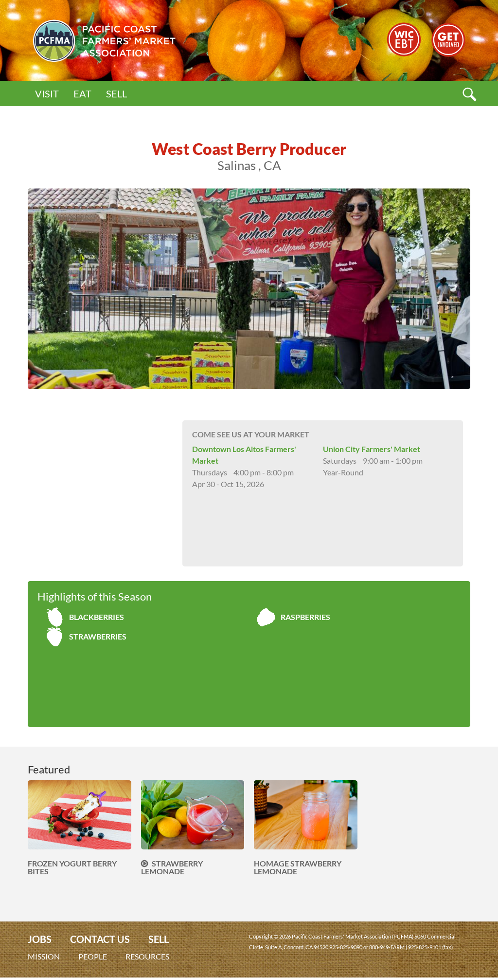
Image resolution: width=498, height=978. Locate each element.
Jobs (40, 939)
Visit (47, 93)
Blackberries (96, 616)
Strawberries (97, 636)
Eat (82, 93)
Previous (13, 289)
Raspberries (305, 616)
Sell (116, 93)
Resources (147, 956)
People (92, 956)
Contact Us (100, 939)
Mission (44, 956)
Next (485, 289)
